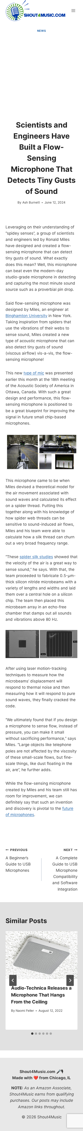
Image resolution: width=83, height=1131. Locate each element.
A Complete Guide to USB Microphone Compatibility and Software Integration (64, 870)
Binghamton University (26, 315)
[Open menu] (73, 10)
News (41, 30)
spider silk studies (36, 556)
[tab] (32, 1033)
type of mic (34, 373)
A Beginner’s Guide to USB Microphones (18, 860)
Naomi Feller (25, 1010)
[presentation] (41, 955)
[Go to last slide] (13, 980)
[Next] (70, 980)
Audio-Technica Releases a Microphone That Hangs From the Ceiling (41, 995)
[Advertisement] (41, 76)
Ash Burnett (31, 202)
